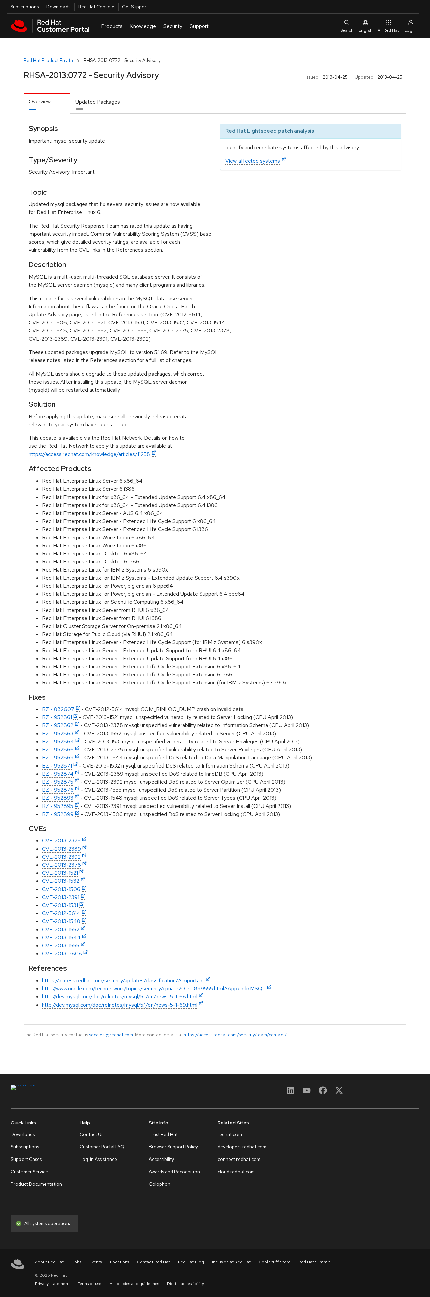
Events (95, 1262)
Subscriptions (24, 7)
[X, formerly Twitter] (339, 1092)
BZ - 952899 (58, 814)
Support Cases (26, 1159)
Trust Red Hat (163, 1134)
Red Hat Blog (191, 1262)
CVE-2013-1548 (61, 921)
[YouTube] (307, 1092)
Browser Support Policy (173, 1147)
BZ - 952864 (58, 741)
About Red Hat (49, 1262)
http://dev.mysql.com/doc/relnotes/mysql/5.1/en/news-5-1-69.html (119, 1004)
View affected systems (252, 160)
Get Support (135, 7)
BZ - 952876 (58, 789)
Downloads (58, 7)
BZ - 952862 (57, 725)
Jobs (76, 1262)
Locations (119, 1262)
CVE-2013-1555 (60, 945)
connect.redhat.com (239, 1159)
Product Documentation (36, 1184)
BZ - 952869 (58, 757)
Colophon (159, 1184)
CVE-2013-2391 (60, 897)
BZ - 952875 (57, 781)
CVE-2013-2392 (61, 856)
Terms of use (89, 1283)
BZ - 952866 (58, 749)
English (365, 30)
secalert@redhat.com (111, 1035)
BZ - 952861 (57, 717)
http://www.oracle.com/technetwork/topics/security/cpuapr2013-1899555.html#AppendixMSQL (154, 988)
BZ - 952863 (57, 733)
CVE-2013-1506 (61, 889)
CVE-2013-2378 (61, 864)
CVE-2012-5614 (61, 913)
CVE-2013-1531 (60, 905)
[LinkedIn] (291, 1092)
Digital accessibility (185, 1283)
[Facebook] (323, 1092)
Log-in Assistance (98, 1159)
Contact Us (91, 1134)
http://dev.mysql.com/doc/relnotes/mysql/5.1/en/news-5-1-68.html (119, 996)
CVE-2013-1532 (60, 881)
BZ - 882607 (58, 709)
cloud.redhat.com (236, 1172)
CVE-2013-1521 (60, 872)
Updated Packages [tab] (97, 101)
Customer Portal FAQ (102, 1147)
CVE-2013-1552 (60, 929)
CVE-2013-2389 (61, 848)
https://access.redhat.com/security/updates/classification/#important (123, 980)
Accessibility (161, 1159)
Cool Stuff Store (274, 1262)
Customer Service (29, 1172)
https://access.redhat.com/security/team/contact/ (235, 1035)
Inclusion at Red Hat (231, 1262)
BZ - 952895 (57, 806)
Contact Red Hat (153, 1262)
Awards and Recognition (174, 1172)
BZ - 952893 (57, 797)
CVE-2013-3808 (62, 953)
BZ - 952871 (57, 765)
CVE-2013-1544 (61, 937)
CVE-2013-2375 (61, 840)
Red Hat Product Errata (48, 60)
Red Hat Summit (314, 1262)
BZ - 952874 (58, 773)
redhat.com (230, 1134)
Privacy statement (52, 1283)
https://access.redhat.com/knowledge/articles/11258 (89, 454)
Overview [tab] (40, 101)
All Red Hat (388, 30)
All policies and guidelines (134, 1283)
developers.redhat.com (242, 1147)
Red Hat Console (96, 7)
